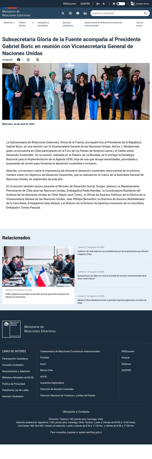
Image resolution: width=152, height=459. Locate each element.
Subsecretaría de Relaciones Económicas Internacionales (103, 24)
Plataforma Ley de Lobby (15, 390)
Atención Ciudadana (12, 396)
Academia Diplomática (52, 382)
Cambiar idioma (142, 3)
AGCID (43, 376)
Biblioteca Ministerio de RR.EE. (18, 377)
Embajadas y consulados (43, 24)
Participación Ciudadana (15, 358)
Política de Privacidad (13, 383)
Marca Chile (46, 370)
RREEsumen (69, 3)
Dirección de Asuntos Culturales (56, 389)
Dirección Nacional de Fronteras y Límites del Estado (67, 395)
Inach (43, 363)
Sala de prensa (139, 24)
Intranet (126, 357)
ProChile (44, 357)
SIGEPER (85, 3)
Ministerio (8, 22)
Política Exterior (22, 24)
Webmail (126, 363)
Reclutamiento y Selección (16, 371)
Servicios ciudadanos (67, 24)
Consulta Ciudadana (13, 364)
